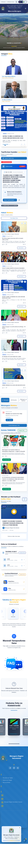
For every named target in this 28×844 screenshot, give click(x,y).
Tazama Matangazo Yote (14, 426)
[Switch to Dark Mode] (16, 2)
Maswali (3, 1)
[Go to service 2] (10, 745)
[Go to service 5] (14, 745)
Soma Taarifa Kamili (9, 201)
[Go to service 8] (18, 745)
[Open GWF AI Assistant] (24, 840)
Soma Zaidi (4, 145)
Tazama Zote (22, 554)
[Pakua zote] (22, 561)
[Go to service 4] (13, 745)
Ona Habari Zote (14, 219)
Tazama (10, 421)
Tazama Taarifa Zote (9, 159)
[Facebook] (10, 769)
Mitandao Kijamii (11, 1)
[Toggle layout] (20, 827)
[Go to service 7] (17, 745)
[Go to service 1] (9, 745)
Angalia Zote (21, 431)
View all (25, 501)
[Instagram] (14, 769)
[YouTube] (17, 769)
